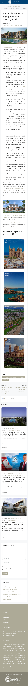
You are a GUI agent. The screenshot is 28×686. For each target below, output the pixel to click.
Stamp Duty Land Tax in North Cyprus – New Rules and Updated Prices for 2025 (14, 524)
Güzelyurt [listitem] (6, 622)
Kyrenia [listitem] (6, 615)
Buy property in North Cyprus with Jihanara (14, 222)
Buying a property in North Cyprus (12, 47)
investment (13, 377)
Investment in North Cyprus (14, 430)
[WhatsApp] (18, 683)
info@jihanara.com (9, 635)
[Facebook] (10, 683)
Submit (5, 573)
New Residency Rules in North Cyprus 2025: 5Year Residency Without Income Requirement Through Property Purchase (13, 480)
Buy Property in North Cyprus (13, 6)
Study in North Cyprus (8, 596)
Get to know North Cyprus (10, 589)
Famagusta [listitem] (7, 619)
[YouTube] (15, 683)
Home (4, 6)
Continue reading (6, 443)
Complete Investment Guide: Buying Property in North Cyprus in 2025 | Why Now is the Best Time (14, 434)
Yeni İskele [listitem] (6, 617)
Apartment (6, 377)
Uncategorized (7, 599)
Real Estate (21, 377)
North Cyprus (12, 62)
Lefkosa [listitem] (6, 612)
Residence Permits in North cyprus (15, 475)
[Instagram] (12, 683)
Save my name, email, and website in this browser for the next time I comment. (13, 569)
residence (6, 379)
